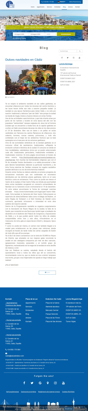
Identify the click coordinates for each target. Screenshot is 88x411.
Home (32, 7)
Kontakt (77, 7)
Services (49, 7)
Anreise (70, 7)
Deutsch (62, 1)
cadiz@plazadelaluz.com (14, 356)
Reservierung (66, 34)
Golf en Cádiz (64, 85)
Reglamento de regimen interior (49, 392)
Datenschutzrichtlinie (28, 392)
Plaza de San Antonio (54, 321)
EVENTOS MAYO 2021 (67, 78)
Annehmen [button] (68, 409)
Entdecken (57, 7)
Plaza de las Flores (53, 318)
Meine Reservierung (75, 2)
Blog (64, 7)
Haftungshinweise (12, 392)
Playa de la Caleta (52, 303)
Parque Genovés (52, 314)
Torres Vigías (71, 321)
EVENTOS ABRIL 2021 (67, 81)
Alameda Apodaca (52, 307)
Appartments (40, 7)
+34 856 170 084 (13, 350)
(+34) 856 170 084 (48, 2)
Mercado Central (52, 310)
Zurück (48, 272)
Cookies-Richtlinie (68, 392)
